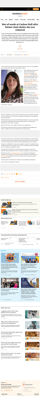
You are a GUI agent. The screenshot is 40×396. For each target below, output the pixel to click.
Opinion (11, 19)
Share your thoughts (20, 181)
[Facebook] (4, 390)
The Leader (23, 19)
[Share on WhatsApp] (5, 174)
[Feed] (2, 390)
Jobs (6, 19)
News (2, 19)
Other (37, 19)
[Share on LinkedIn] (12, 174)
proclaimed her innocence (16, 153)
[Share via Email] (14, 174)
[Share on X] (10, 174)
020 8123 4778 (26, 389)
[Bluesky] (7, 390)
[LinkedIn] (9, 390)
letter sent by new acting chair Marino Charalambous (31, 83)
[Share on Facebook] (7, 174)
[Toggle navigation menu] (2, 9)
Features (16, 19)
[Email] (11, 390)
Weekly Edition (31, 19)
